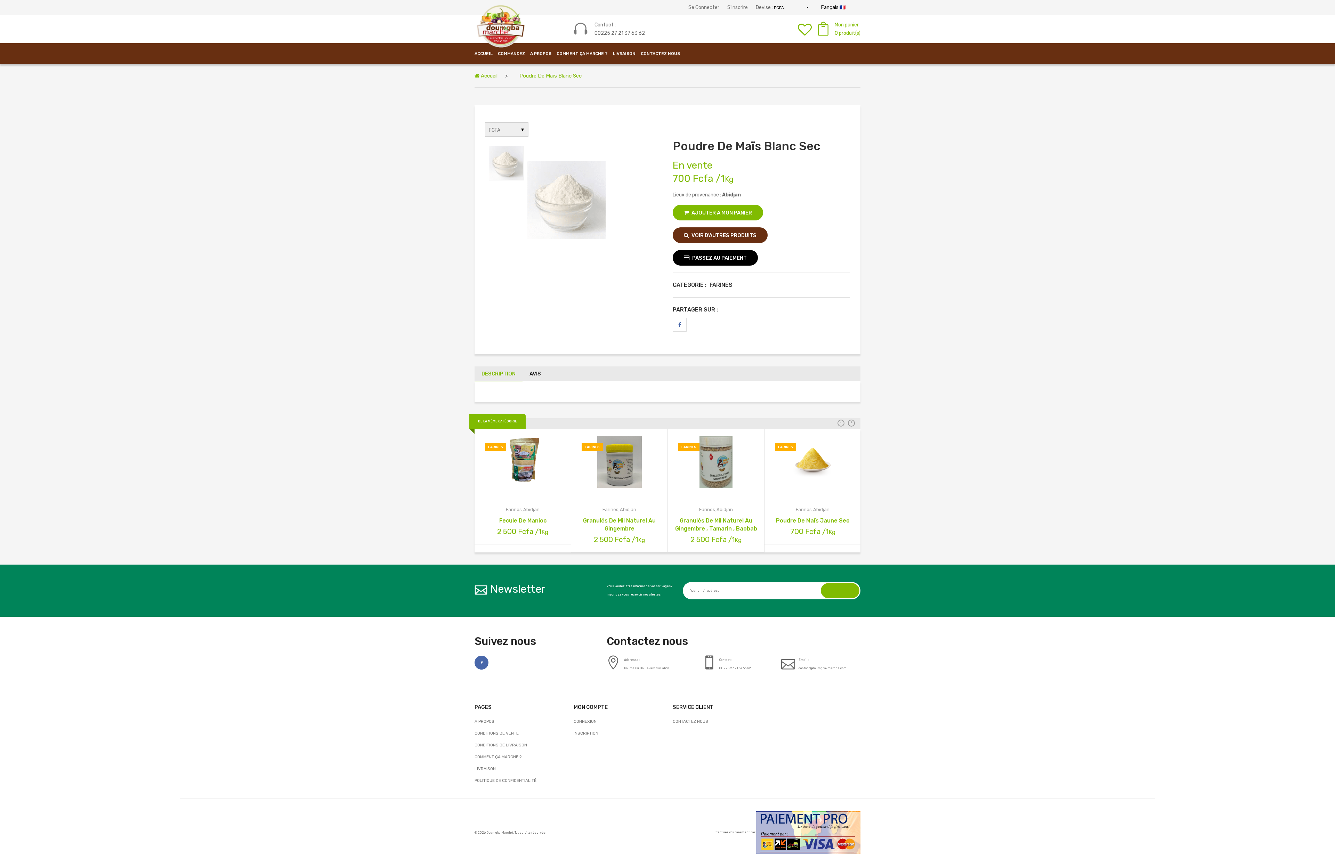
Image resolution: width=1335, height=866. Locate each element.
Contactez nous (690, 721)
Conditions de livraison (501, 745)
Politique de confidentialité (505, 780)
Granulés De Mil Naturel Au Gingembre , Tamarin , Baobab (716, 524)
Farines (514, 509)
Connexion (585, 721)
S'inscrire (737, 7)
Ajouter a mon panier (721, 213)
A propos (540, 53)
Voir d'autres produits (723, 235)
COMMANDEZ (511, 53)
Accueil (488, 76)
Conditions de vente (497, 733)
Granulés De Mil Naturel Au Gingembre (619, 524)
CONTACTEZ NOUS (660, 53)
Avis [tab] (535, 374)
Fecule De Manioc (523, 520)
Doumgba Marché (499, 832)
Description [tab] (499, 374)
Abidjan (531, 509)
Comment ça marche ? (582, 53)
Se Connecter (703, 7)
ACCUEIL (484, 53)
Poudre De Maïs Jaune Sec (812, 520)
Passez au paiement (719, 258)
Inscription (586, 733)
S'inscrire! (840, 590)
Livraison (624, 53)
